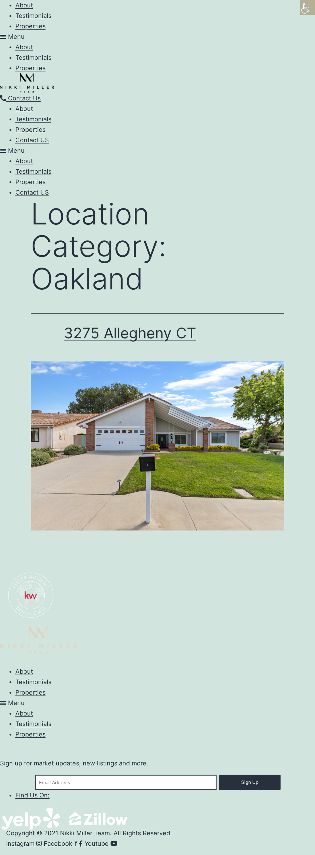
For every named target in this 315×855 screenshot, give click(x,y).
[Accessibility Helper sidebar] (307, 7)
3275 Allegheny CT (130, 333)
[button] (157, 36)
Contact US (32, 140)
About (24, 47)
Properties (30, 26)
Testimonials (33, 15)
